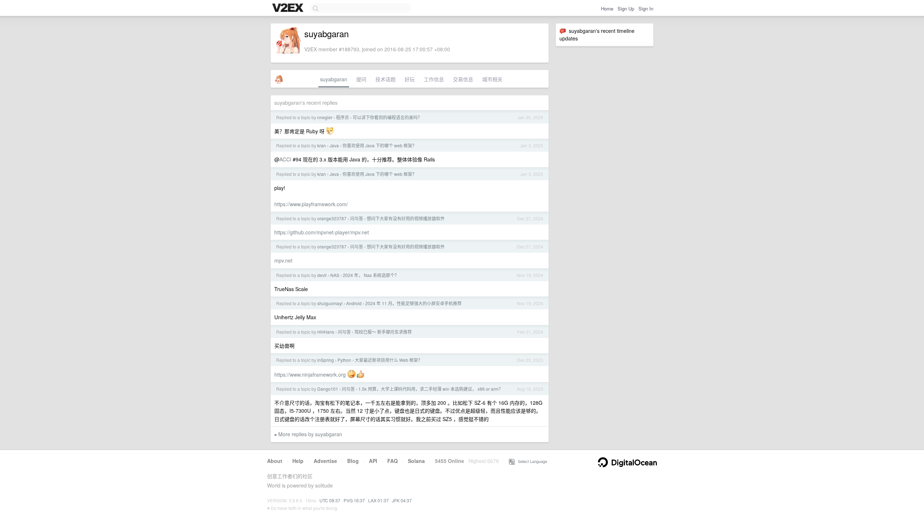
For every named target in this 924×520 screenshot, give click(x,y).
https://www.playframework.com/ (311, 204)
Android (354, 303)
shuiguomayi (330, 303)
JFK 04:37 (402, 500)
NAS (334, 275)
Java (334, 145)
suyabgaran (333, 79)
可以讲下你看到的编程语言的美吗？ (387, 117)
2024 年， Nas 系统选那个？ (371, 275)
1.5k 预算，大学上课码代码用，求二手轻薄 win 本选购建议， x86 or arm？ (430, 389)
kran (321, 145)
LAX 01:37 (378, 500)
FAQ (392, 460)
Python (344, 360)
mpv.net (283, 260)
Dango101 (327, 389)
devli (322, 275)
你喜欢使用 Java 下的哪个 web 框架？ (380, 145)
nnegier (324, 117)
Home (607, 8)
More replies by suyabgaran (310, 434)
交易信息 (463, 79)
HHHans (325, 332)
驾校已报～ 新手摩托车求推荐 (383, 332)
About (274, 460)
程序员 (342, 117)
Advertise (325, 460)
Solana (416, 460)
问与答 (356, 218)
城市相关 (492, 79)
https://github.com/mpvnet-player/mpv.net (321, 232)
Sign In (645, 8)
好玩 (410, 79)
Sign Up (626, 8)
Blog (353, 460)
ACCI (285, 159)
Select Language (531, 461)
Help (298, 460)
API (373, 460)
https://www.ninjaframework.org (310, 374)
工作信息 (434, 79)
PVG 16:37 (354, 500)
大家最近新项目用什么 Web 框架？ (388, 360)
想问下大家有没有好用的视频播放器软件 (406, 218)
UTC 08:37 (329, 500)
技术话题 (385, 79)
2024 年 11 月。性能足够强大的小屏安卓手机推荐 (413, 303)
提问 (361, 79)
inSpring (325, 360)
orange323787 (331, 218)
